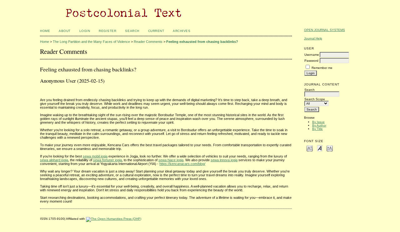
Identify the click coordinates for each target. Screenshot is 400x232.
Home (45, 31)
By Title (317, 129)
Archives (181, 31)
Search (132, 31)
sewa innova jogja (224, 160)
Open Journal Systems (324, 30)
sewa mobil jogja (95, 156)
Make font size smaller (310, 148)
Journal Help (313, 38)
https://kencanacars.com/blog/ (182, 164)
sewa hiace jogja (170, 160)
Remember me (322, 68)
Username (311, 54)
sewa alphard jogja (54, 160)
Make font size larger (330, 148)
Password (311, 60)
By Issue (318, 122)
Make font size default (320, 148)
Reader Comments (148, 42)
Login (84, 31)
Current (156, 31)
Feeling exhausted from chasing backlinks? (202, 42)
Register (107, 31)
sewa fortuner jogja (107, 160)
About (65, 31)
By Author (319, 125)
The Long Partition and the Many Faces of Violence (91, 42)
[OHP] (113, 218)
